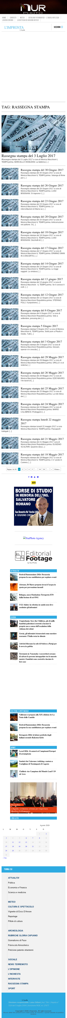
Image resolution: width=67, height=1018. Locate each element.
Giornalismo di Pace (17, 940)
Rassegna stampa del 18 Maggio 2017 (42, 454)
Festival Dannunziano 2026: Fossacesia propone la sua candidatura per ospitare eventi (37, 575)
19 (19, 846)
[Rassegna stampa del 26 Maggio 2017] (10, 382)
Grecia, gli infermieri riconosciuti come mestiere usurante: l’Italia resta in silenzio (38, 634)
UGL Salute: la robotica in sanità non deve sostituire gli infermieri (36, 606)
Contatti (13, 17)
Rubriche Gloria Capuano (23, 935)
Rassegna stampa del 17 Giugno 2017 (42, 248)
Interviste (14, 979)
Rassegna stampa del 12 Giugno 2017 (42, 294)
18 (13, 846)
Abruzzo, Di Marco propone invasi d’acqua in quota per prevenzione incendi (37, 586)
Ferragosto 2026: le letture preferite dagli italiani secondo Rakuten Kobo (35, 736)
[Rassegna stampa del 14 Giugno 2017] (10, 273)
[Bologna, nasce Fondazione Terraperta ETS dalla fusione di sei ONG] (14, 600)
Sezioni (57, 27)
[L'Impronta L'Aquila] (15, 28)
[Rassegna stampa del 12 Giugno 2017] (10, 304)
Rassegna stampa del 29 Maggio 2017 (42, 357)
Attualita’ (13, 878)
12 (19, 842)
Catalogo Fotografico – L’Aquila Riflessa (43, 17)
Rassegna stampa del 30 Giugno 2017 (42, 170)
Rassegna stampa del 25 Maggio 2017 (42, 388)
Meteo (22, 17)
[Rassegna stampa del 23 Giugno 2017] (10, 210)
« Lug (5, 858)
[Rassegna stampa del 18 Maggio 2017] (10, 464)
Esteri (13, 617)
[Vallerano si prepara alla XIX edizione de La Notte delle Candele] (14, 720)
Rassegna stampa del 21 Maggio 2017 (42, 439)
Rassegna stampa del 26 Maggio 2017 (42, 372)
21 (33, 846)
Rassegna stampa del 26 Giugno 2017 (42, 185)
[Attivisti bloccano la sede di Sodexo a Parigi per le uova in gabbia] (14, 649)
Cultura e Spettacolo (20, 711)
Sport (13, 747)
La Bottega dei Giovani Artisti (28, 20)
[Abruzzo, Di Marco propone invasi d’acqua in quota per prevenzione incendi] (14, 590)
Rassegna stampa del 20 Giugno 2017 (42, 216)
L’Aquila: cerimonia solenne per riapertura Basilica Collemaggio (29, 809)
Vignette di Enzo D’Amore (19, 911)
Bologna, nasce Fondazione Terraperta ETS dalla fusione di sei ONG (36, 596)
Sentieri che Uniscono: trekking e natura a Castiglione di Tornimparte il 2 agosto (36, 762)
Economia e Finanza (17, 887)
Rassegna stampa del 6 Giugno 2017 (41, 310)
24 (6, 850)
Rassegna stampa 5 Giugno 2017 (39, 326)
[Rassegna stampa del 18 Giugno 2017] (10, 241)
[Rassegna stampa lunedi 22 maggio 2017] (10, 429)
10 (40, 469)
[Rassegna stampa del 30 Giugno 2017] (10, 179)
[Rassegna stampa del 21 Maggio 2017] (10, 448)
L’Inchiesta (14, 974)
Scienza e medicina (17, 892)
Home (4, 17)
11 (13, 842)
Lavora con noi (7, 20)
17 (6, 846)
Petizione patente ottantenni (20, 950)
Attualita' (15, 571)
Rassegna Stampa (18, 983)
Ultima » (57, 469)
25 (13, 850)
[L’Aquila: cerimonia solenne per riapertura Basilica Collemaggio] (33, 798)
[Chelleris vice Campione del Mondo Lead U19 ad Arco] (14, 776)
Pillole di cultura (15, 921)
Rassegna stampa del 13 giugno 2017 (42, 279)
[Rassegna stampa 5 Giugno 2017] (10, 335)
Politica (11, 883)
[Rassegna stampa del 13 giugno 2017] (10, 288)
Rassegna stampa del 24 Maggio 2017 (42, 404)
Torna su (8, 869)
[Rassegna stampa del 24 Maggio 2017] (10, 413)
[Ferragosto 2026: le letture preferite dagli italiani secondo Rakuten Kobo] (14, 740)
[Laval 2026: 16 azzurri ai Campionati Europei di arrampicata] (14, 756)
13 (26, 842)
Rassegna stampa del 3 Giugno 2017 (41, 341)
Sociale (12, 959)
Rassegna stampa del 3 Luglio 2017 (28, 155)
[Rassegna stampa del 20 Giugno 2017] (10, 226)
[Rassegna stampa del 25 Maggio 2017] (10, 397)
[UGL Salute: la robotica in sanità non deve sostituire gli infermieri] (14, 610)
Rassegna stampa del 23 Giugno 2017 (42, 201)
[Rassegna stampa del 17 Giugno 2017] (10, 257)
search (47, 27)
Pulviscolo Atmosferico (18, 945)
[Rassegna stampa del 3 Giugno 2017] (10, 351)
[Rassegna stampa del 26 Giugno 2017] (10, 195)
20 (44, 469)
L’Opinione (14, 969)
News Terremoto (18, 964)
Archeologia (15, 931)
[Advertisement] (33, 66)
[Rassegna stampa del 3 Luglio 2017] (33, 152)
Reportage (12, 916)
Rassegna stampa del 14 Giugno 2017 (42, 263)
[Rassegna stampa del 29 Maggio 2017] (10, 366)
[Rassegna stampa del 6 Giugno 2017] (10, 319)
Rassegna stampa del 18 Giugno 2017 (42, 232)
